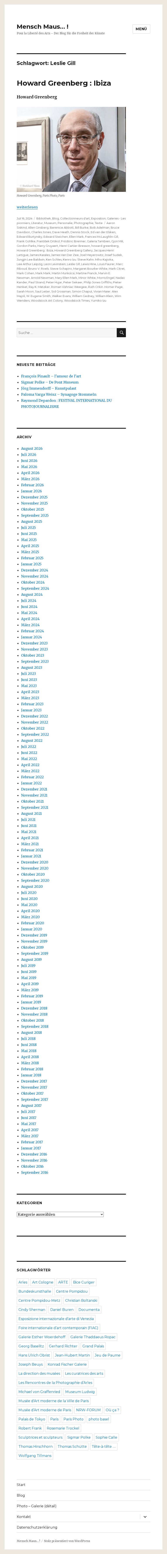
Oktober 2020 (33, 874)
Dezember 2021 (34, 789)
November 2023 (34, 649)
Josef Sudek (113, 255)
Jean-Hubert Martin (72, 1355)
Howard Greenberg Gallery (73, 250)
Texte (99, 223)
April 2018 (30, 1057)
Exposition (98, 218)
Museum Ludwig (80, 1392)
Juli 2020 (29, 892)
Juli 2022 (28, 746)
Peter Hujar (54, 282)
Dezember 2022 (34, 716)
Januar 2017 (31, 1148)
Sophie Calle (106, 1437)
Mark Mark (42, 273)
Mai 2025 (29, 540)
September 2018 (34, 1026)
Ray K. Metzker (39, 287)
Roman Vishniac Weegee (69, 287)
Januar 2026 (31, 491)
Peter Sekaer (72, 282)
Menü (141, 29)
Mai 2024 (29, 613)
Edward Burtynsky (29, 236)
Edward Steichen (55, 236)
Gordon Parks (26, 245)
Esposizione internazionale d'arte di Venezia (56, 1319)
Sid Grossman (61, 291)
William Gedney (83, 296)
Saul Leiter (42, 291)
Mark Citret (117, 268)
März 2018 (30, 1063)
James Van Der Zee (65, 255)
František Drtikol (48, 241)
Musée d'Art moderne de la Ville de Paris (53, 1401)
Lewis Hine (88, 264)
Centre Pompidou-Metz (39, 1300)
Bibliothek (43, 218)
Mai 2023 (29, 686)
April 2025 (30, 546)
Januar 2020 (31, 929)
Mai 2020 (29, 905)
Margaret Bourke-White (90, 268)
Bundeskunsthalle (34, 1291)
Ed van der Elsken (103, 232)
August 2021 (31, 813)
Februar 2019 (32, 996)
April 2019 (30, 984)
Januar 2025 (31, 564)
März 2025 (30, 552)
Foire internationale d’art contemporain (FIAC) (58, 1328)
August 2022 (31, 740)
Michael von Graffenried (39, 1392)
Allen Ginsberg (38, 227)
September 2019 (34, 953)
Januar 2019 (31, 1002)
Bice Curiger (84, 1282)
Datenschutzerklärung (37, 1527)
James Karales (40, 255)
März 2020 (30, 917)
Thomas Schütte (72, 1446)
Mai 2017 (28, 1124)
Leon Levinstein (55, 264)
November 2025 (34, 503)
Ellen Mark (76, 236)
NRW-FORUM (88, 1410)
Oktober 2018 (32, 1020)
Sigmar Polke (79, 1437)
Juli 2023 (28, 673)
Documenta (89, 1310)
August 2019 (31, 959)
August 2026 (32, 448)
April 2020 (30, 911)
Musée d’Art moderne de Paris (44, 1410)
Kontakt (24, 1517)
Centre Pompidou (72, 1291)
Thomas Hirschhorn (35, 1446)
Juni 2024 (29, 606)
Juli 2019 (28, 965)
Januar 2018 (31, 1075)
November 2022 (34, 722)
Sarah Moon (25, 291)
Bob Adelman (99, 227)
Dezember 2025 (34, 497)
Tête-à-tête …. (104, 1446)
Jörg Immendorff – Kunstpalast (48, 388)
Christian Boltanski (81, 1300)
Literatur (37, 223)
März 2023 (30, 698)
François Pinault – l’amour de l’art (51, 376)
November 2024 (34, 576)
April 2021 (30, 838)
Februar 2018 (32, 1069)
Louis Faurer (106, 264)
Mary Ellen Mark (66, 277)
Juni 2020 (29, 899)
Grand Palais (93, 1346)
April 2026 (30, 473)
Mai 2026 (29, 467)
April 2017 (29, 1130)
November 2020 (34, 868)
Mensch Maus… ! (42, 26)
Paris (54, 1419)
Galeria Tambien (98, 241)
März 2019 (30, 990)
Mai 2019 (28, 978)
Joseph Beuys (30, 1364)
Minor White (87, 277)
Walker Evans (61, 296)
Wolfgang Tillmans (34, 1456)
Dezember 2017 (34, 1081)
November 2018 (34, 1014)
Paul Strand (36, 282)
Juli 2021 (28, 819)
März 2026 (30, 479)
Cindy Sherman (31, 1310)
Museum (50, 223)
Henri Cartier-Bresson (74, 245)
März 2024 (30, 625)
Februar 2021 (32, 850)
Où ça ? (112, 1410)
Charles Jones (41, 232)
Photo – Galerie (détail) (37, 1506)
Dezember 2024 (34, 570)
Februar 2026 (32, 485)
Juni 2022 (29, 752)
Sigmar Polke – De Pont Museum (49, 382)
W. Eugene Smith (38, 296)
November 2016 (34, 1160)
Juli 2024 (28, 600)
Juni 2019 (29, 972)
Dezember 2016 (34, 1154)
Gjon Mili (117, 241)
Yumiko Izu (98, 300)
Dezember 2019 (34, 935)
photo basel (99, 1419)
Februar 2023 (32, 704)
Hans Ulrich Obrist (34, 1355)
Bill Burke (82, 227)
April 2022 (30, 765)
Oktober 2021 (32, 801)
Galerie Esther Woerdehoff (41, 1337)
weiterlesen (27, 207)
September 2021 (34, 807)
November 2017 (34, 1087)
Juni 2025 (29, 533)
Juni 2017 (28, 1118)
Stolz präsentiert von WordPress (67, 1541)
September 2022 (35, 734)
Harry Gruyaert (47, 245)
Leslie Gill (73, 264)
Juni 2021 (29, 825)
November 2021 (34, 795)
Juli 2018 (28, 1038)
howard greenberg (105, 245)
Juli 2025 (28, 527)
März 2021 (30, 844)
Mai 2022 (29, 759)
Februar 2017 (32, 1142)
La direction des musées (39, 1373)
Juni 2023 (29, 679)
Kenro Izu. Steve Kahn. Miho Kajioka (88, 259)
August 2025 (31, 521)
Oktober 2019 (32, 947)
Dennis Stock (79, 232)
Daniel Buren (61, 1310)
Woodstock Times (77, 300)
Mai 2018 (29, 1051)
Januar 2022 (31, 783)
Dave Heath (60, 232)
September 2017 (34, 1099)
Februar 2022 (32, 777)
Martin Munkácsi (63, 273)
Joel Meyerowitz (91, 255)
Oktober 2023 (32, 655)
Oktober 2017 (32, 1093)
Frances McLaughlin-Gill (101, 236)
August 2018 (31, 1032)
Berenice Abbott (62, 227)
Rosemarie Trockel (63, 1428)
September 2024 (35, 588)
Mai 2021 (28, 832)
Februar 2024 (32, 631)
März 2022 (30, 771)
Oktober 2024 (33, 582)
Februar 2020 (32, 923)
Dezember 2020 (34, 862)
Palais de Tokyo (31, 1419)
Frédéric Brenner (73, 241)
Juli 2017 (28, 1111)
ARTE (63, 1282)
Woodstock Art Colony (47, 300)
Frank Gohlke (26, 241)
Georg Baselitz (31, 1346)
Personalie (65, 223)
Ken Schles (54, 259)
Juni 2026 (29, 460)
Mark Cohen (25, 273)
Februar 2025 (32, 558)
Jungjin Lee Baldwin (31, 259)
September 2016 (34, 1172)
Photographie (84, 223)
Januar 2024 (31, 637)
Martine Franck (86, 273)
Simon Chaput (82, 291)
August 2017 (31, 1105)
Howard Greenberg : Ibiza (64, 83)
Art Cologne (42, 1282)
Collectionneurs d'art (75, 218)
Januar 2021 (31, 856)
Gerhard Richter (63, 1346)
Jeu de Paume (107, 1355)
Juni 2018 (29, 1045)
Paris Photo (73, 1419)
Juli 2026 (28, 454)
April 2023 (30, 692)
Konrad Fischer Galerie (67, 1364)
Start (21, 1485)
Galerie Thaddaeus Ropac (92, 1337)
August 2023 (31, 667)
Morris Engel (105, 277)
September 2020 (35, 880)
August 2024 (32, 594)
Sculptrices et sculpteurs (40, 1437)
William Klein (104, 296)
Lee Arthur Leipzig (29, 264)
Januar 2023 (31, 710)
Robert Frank (30, 1428)
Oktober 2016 (32, 1166)
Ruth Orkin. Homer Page (105, 287)
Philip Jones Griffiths (98, 282)
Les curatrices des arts (84, 1373)
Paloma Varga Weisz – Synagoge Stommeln (58, 394)
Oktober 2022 (32, 728)
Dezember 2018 (34, 1008)
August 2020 (32, 886)
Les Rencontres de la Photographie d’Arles (55, 1383)
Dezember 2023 (34, 643)
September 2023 (35, 661)
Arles (22, 1282)
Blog (55, 218)
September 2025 (35, 515)
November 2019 (34, 941)
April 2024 (30, 619)
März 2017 (29, 1136)
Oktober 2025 (32, 509)
